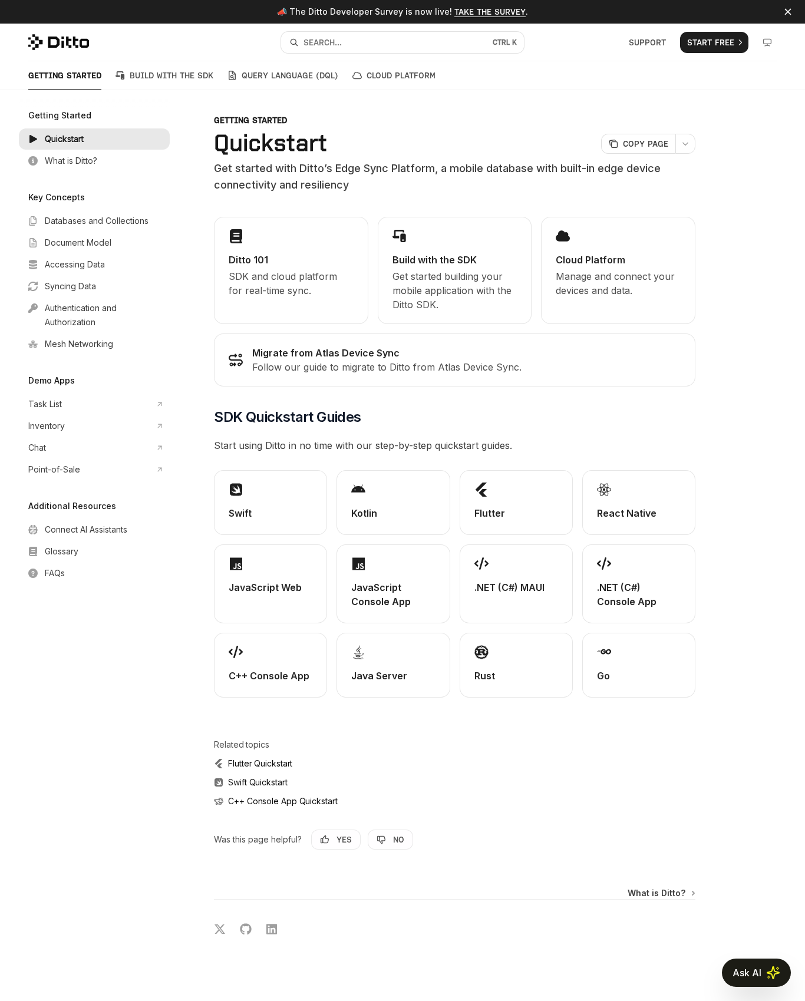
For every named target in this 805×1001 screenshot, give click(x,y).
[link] (291, 270)
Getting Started (64, 75)
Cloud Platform (401, 75)
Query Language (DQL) (290, 75)
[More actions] (685, 144)
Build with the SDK (171, 75)
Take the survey (490, 11)
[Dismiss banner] (788, 11)
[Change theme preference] (767, 42)
